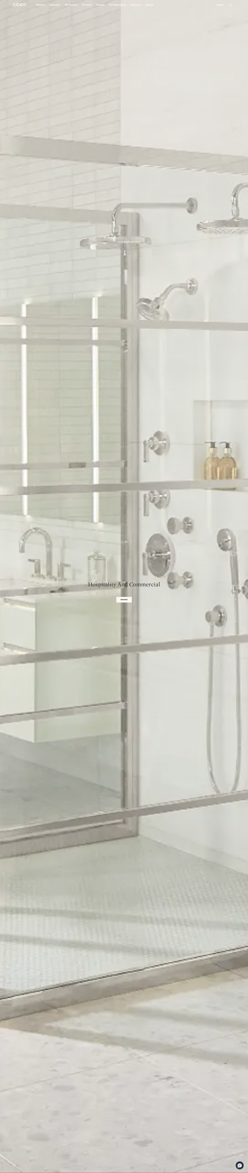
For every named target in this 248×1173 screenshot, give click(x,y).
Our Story (87, 4)
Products (40, 4)
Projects (100, 4)
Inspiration (54, 4)
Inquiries (124, 599)
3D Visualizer (71, 4)
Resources (136, 4)
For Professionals (117, 4)
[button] (240, 1165)
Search (220, 4)
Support (150, 4)
